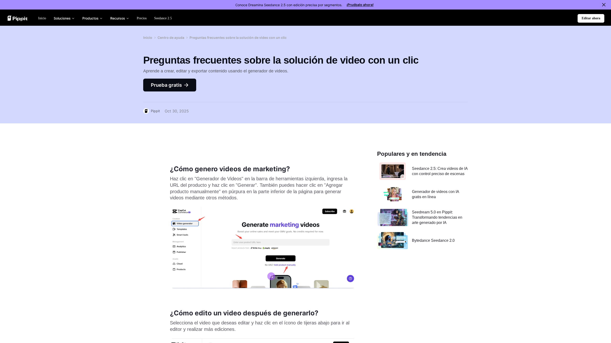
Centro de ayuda (171, 37)
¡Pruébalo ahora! (360, 5)
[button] (591, 18)
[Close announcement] (603, 4)
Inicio (147, 37)
